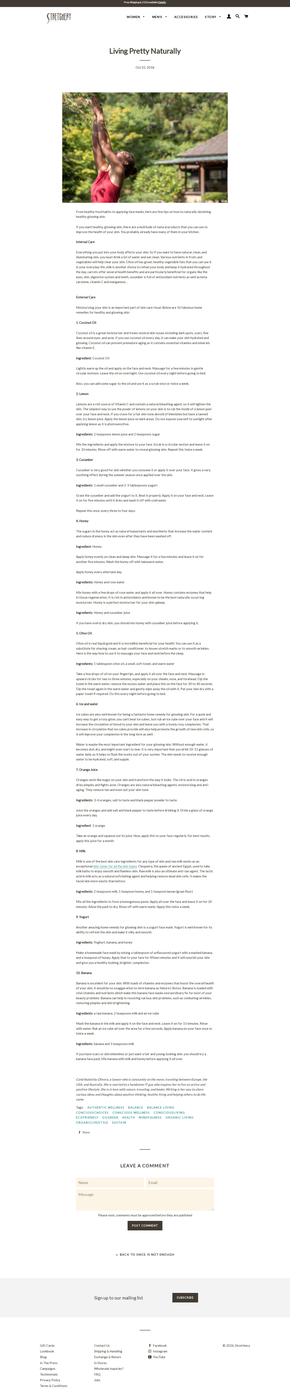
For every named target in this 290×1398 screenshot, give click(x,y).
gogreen (110, 1117)
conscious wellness (131, 1112)
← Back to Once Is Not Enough (145, 1254)
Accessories (186, 17)
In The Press (49, 1363)
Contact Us (102, 1345)
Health (128, 1117)
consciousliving (169, 1112)
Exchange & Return (107, 1357)
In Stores (100, 1363)
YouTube (158, 1357)
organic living (180, 1117)
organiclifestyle (92, 1122)
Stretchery (242, 1345)
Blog (43, 1357)
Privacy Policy (50, 1380)
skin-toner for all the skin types (115, 866)
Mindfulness (150, 1117)
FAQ (97, 1374)
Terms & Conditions (53, 1386)
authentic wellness (105, 1107)
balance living (161, 1107)
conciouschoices (92, 1112)
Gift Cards (47, 1345)
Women (134, 17)
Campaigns (47, 1368)
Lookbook (47, 1351)
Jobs (97, 1380)
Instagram (159, 1351)
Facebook (159, 1345)
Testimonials (49, 1374)
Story (211, 17)
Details (162, 2)
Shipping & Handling (108, 1351)
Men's (157, 17)
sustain (119, 1122)
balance (135, 1107)
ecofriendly (87, 1117)
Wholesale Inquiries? (109, 1368)
